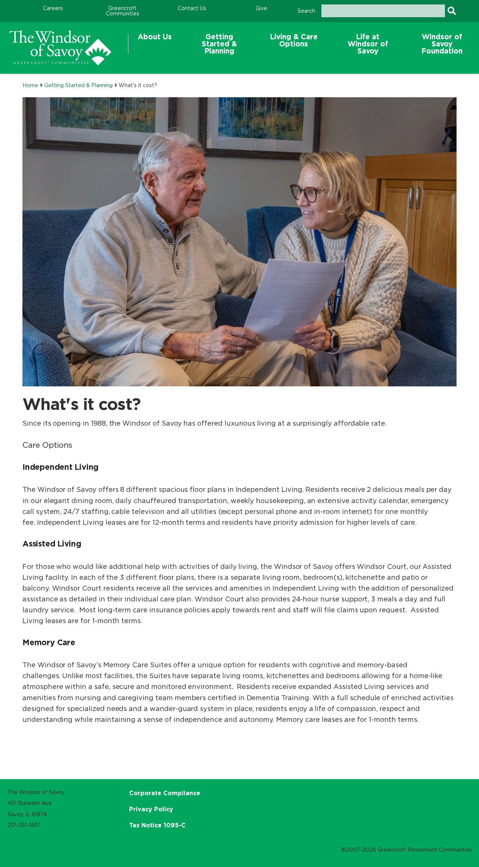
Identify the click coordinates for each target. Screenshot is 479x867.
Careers (53, 8)
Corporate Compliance (164, 793)
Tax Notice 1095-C (157, 825)
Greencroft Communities (122, 10)
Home (30, 85)
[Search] (451, 10)
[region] (60, 47)
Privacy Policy (151, 809)
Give (261, 8)
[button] (154, 44)
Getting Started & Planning (78, 85)
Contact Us (192, 8)
